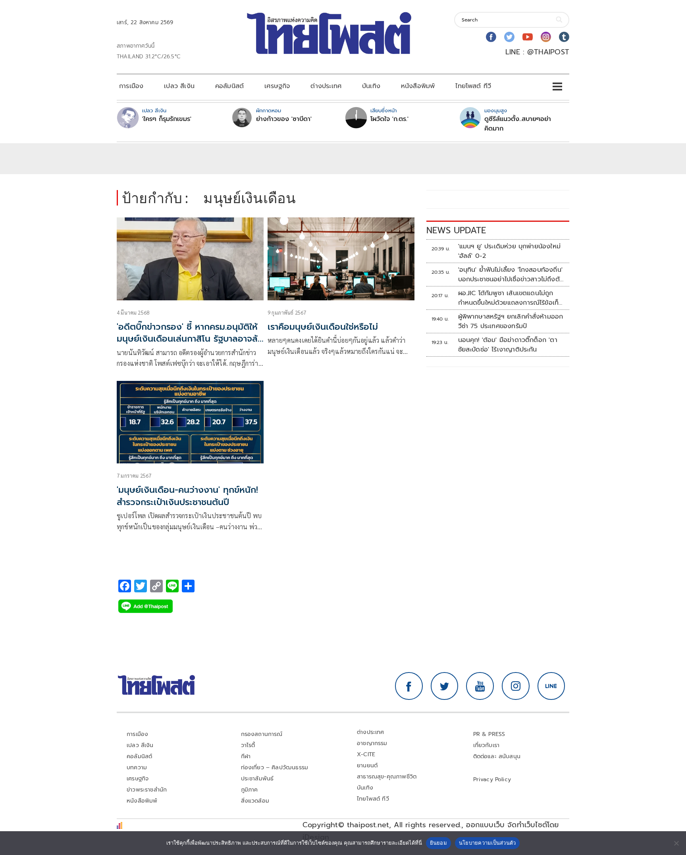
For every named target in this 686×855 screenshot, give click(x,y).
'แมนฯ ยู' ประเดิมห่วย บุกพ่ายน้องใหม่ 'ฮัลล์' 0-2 (509, 251)
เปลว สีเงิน (179, 86)
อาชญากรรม (372, 743)
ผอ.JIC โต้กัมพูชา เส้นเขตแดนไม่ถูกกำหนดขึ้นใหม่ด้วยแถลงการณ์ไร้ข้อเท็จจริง (510, 297)
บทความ (137, 767)
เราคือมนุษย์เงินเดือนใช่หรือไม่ (323, 326)
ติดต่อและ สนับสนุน (497, 756)
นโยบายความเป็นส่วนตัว (487, 843)
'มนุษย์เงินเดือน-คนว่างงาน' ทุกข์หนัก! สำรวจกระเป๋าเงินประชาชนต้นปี (187, 496)
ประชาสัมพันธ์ (257, 778)
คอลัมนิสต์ (229, 86)
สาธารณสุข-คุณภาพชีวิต (386, 776)
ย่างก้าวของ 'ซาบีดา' (284, 119)
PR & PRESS (489, 734)
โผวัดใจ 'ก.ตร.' (389, 119)
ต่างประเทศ (325, 86)
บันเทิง (371, 86)
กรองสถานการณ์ (262, 734)
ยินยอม (438, 843)
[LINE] (551, 686)
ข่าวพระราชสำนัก (147, 790)
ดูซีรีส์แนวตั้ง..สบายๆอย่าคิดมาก (517, 123)
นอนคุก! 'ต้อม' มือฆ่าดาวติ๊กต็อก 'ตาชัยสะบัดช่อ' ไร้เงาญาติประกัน (507, 344)
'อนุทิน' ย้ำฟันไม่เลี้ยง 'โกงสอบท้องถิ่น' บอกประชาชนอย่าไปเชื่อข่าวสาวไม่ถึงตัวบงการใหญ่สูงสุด (510, 274)
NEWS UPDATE (456, 230)
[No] (676, 843)
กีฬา (246, 756)
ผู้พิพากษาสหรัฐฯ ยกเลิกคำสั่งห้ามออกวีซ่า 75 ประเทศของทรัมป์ (510, 321)
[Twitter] (509, 37)
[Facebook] (491, 37)
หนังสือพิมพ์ (418, 86)
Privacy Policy (492, 779)
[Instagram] (546, 37)
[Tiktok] (564, 37)
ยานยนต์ (367, 765)
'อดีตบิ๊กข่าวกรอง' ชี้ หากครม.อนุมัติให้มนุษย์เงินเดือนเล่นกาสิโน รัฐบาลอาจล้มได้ (190, 339)
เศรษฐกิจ (277, 86)
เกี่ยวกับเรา (486, 745)
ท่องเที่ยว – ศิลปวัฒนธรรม (274, 767)
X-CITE (366, 754)
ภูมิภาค (249, 790)
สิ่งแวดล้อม (255, 801)
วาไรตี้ (248, 745)
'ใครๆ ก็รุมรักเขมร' (166, 119)
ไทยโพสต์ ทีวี (473, 86)
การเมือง (131, 86)
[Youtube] (527, 37)
